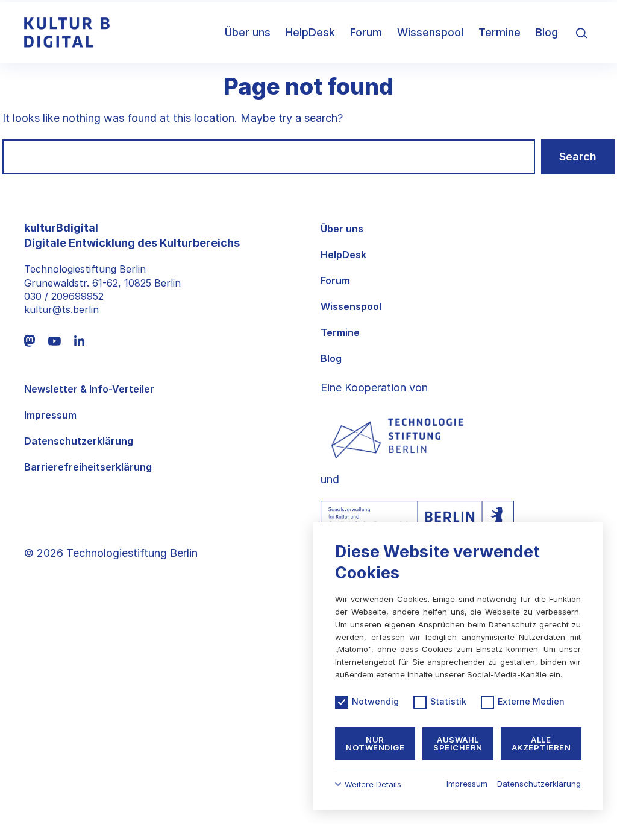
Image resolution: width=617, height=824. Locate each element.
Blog (547, 32)
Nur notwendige (375, 743)
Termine (499, 32)
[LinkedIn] (79, 340)
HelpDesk (310, 32)
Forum (366, 32)
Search (578, 156)
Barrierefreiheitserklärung (88, 467)
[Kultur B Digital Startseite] (67, 32)
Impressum (50, 415)
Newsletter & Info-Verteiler (89, 389)
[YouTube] (54, 340)
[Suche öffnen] (581, 32)
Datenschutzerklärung (78, 441)
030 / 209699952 (64, 296)
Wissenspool (430, 32)
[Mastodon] (29, 341)
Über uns (248, 32)
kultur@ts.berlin (61, 309)
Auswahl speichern (458, 743)
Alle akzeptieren (541, 743)
